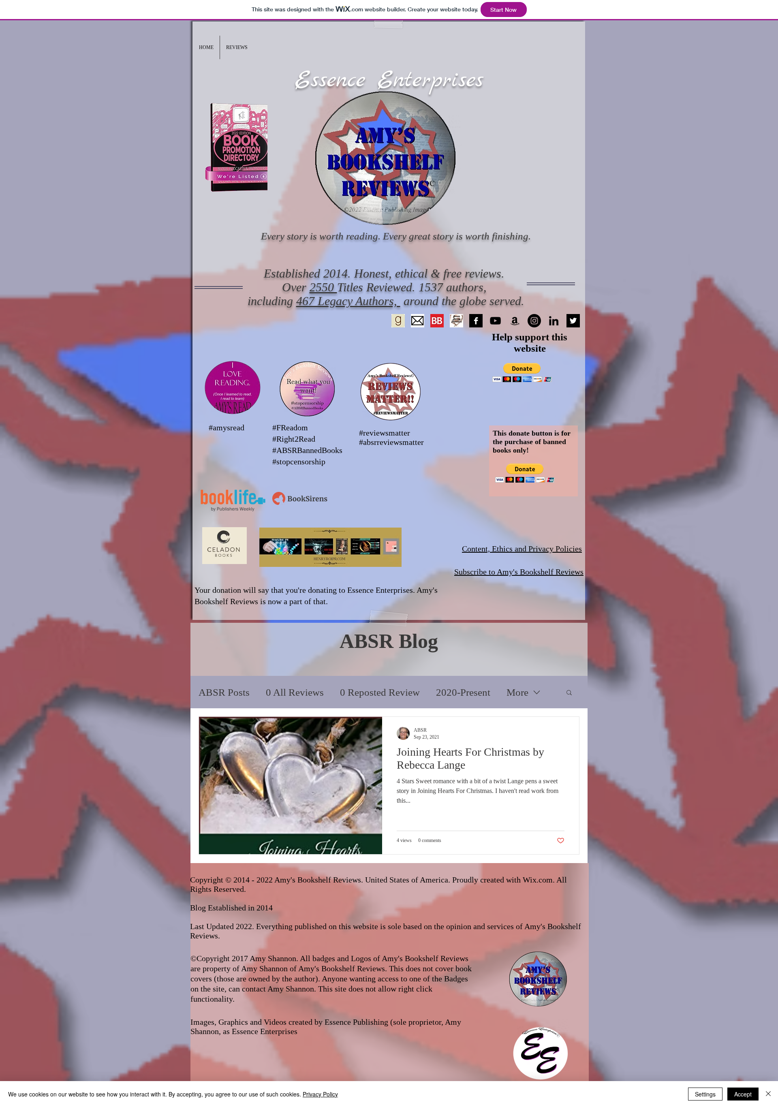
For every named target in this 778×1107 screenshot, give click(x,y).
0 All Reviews (295, 692)
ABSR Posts (224, 692)
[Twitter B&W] (573, 320)
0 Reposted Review (380, 692)
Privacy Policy (320, 1094)
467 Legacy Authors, (348, 301)
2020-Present (463, 692)
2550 (323, 287)
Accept (743, 1094)
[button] (237, 47)
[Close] (768, 1094)
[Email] (417, 320)
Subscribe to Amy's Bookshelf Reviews (519, 571)
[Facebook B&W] (476, 320)
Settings (705, 1094)
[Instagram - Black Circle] (534, 320)
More (517, 692)
